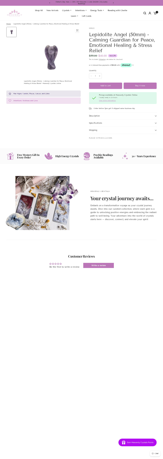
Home (8, 24)
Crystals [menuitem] (65, 10)
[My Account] (149, 13)
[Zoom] (77, 30)
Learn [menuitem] (73, 16)
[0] (154, 13)
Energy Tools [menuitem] (96, 10)
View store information (107, 100)
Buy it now (140, 85)
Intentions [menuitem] (80, 10)
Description (94, 116)
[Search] (144, 13)
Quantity (92, 71)
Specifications (95, 123)
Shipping (102, 59)
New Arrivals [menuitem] (52, 10)
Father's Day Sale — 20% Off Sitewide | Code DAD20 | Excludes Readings (81, 3)
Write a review (98, 265)
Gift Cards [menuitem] (86, 16)
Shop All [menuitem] (39, 10)
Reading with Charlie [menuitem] (117, 10)
